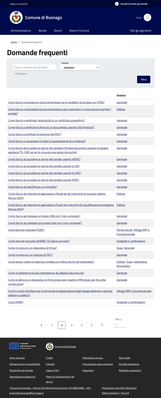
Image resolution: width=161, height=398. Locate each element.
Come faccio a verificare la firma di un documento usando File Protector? (51, 127)
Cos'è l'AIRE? (15, 302)
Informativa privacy (92, 358)
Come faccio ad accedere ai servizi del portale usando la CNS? (44, 173)
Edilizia (121, 109)
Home (14, 42)
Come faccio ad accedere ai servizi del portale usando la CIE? (44, 166)
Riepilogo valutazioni (130, 370)
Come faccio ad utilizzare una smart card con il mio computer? (45, 223)
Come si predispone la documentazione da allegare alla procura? (46, 273)
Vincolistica (123, 266)
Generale (122, 102)
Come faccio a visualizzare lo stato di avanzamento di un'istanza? (47, 141)
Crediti (49, 358)
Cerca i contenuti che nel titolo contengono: (30, 70)
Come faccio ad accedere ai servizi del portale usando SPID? (43, 180)
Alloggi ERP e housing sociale (133, 232)
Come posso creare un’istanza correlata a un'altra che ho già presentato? (51, 262)
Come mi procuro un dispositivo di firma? (32, 248)
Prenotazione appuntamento (97, 364)
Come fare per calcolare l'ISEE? (26, 230)
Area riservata (17, 358)
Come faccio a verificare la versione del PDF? (34, 134)
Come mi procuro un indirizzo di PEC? (30, 255)
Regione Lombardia (19, 3)
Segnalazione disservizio (22, 377)
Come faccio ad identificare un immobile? (32, 187)
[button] (131, 4)
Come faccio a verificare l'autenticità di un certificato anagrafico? (46, 120)
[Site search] (147, 17)
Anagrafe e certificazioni (131, 241)
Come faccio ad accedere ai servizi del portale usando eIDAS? (44, 159)
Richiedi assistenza (129, 364)
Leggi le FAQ (52, 370)
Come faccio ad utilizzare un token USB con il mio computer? (44, 216)
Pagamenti (88, 370)
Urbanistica (140, 262)
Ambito (65, 63)
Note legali (124, 358)
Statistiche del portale (21, 370)
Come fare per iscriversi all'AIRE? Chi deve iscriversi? (39, 241)
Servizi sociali (125, 230)
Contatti (50, 364)
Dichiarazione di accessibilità (24, 364)
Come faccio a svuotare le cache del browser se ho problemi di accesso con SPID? (56, 102)
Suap (120, 248)
